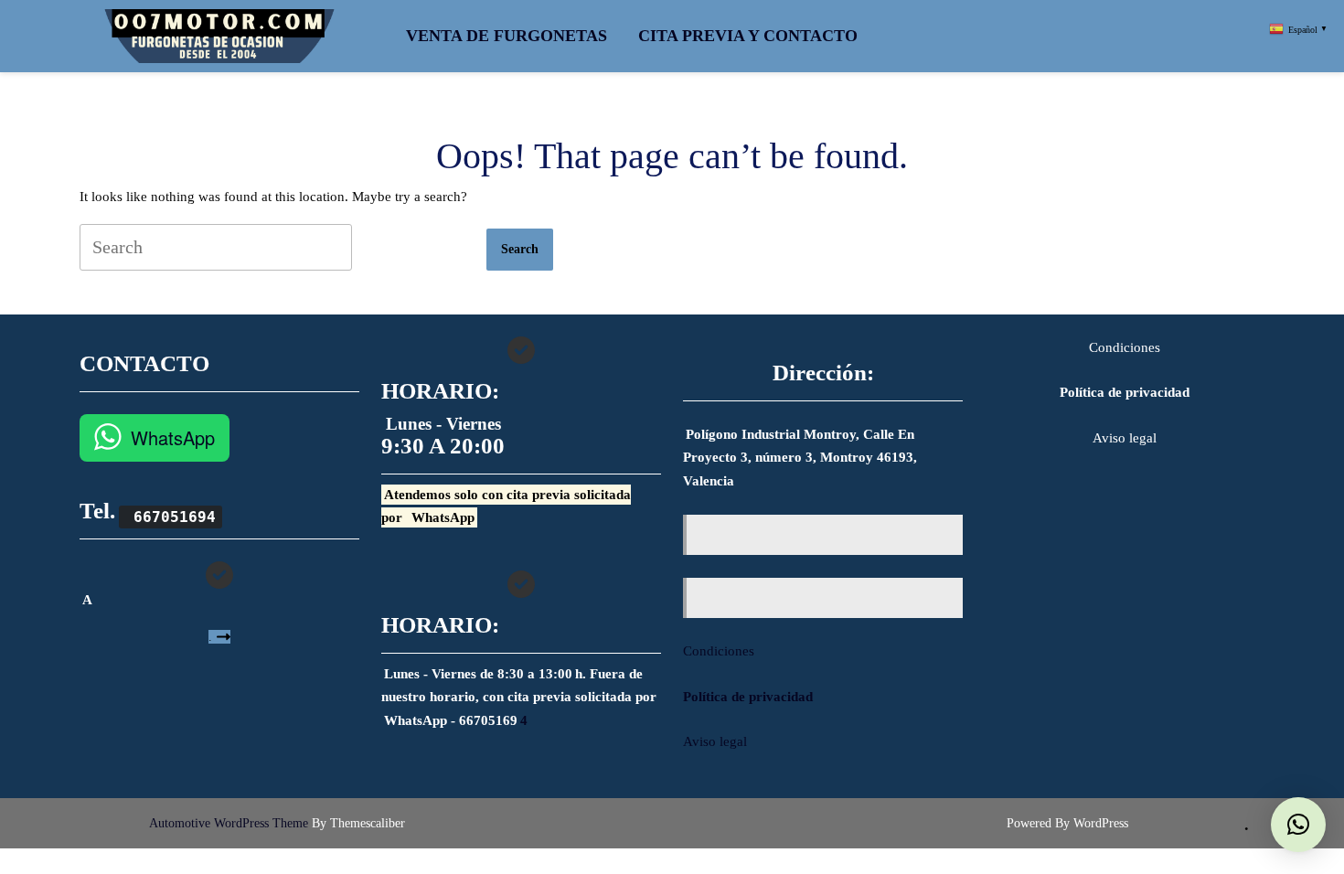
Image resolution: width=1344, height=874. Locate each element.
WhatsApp (173, 437)
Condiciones (718, 651)
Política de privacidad (748, 696)
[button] (1298, 824)
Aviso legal (715, 741)
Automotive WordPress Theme (228, 823)
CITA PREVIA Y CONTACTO (748, 36)
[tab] (519, 250)
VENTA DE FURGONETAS (506, 36)
